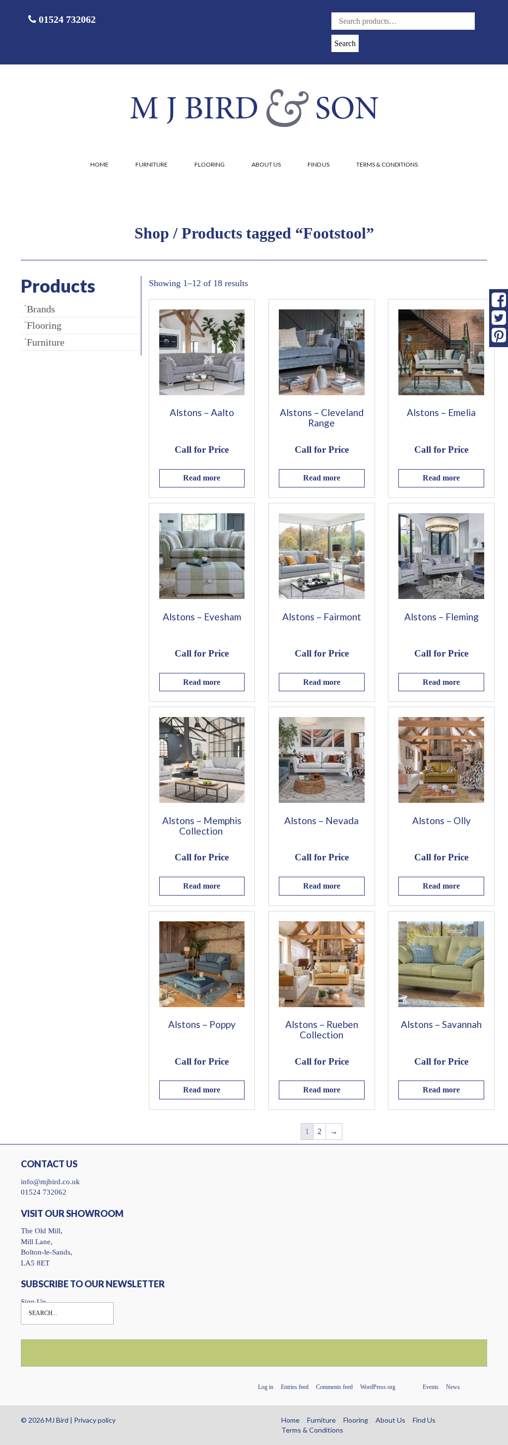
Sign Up (33, 1302)
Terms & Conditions (387, 164)
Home (99, 164)
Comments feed (334, 1387)
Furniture (151, 164)
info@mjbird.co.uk (50, 1182)
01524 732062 (66, 19)
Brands (41, 308)
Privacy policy (95, 1420)
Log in (265, 1387)
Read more (201, 478)
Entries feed (295, 1387)
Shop (151, 233)
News (453, 1387)
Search (345, 43)
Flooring (209, 164)
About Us (266, 164)
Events (431, 1387)
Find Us (318, 164)
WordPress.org (377, 1387)
